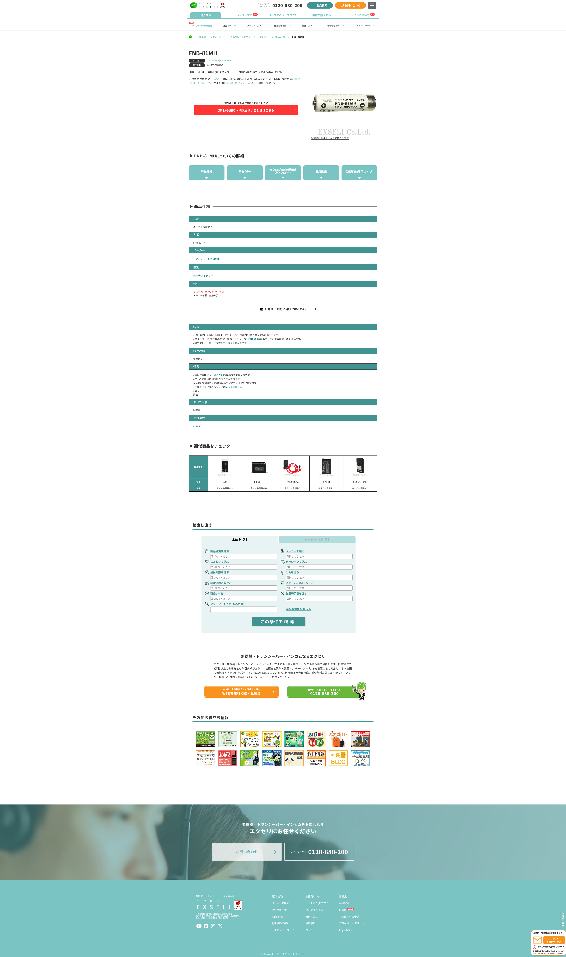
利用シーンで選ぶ (296, 561)
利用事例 (310, 923)
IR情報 (343, 910)
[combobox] (243, 556)
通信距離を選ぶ (219, 572)
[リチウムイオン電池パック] (259, 467)
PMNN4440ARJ (360, 481)
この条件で (278, 621)
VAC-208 (218, 375)
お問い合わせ (353, 5)
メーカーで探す (254, 25)
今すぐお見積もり (225, 488)
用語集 (343, 896)
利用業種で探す (334, 25)
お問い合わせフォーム (237, 83)
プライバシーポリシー (351, 923)
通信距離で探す (281, 25)
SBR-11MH (231, 387)
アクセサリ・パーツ (362, 25)
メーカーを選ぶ (295, 551)
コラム (309, 930)
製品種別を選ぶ (219, 551)
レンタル (298, 583)
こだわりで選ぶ (219, 561)
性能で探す (307, 25)
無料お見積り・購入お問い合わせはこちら (246, 110)
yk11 (225, 481)
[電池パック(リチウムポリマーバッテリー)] (225, 467)
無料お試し (311, 916)
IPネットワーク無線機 (202, 25)
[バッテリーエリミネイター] (292, 467)
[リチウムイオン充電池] (326, 467)
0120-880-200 (287, 5)
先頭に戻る (563, 920)
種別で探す (228, 25)
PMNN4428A (293, 481)
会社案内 (344, 903)
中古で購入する (314, 910)
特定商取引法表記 (349, 916)
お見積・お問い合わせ (285, 309)
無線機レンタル (314, 896)
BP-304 (326, 481)
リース (310, 583)
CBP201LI (258, 481)
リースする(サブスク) (317, 903)
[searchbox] (244, 556)
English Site (346, 930)
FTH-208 (253, 339)
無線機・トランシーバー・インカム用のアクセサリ (224, 36)
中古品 (214, 79)
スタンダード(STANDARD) (271, 36)
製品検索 (322, 5)
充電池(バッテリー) (203, 275)
